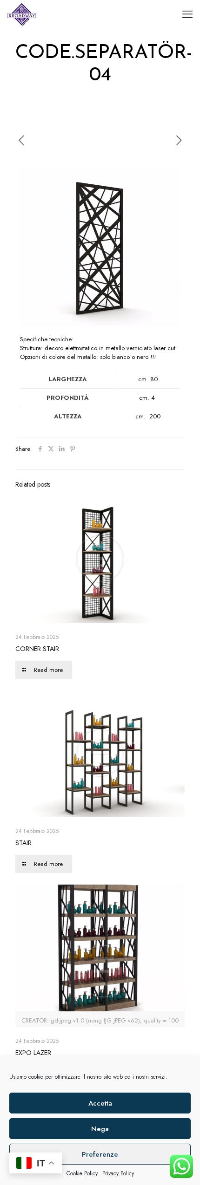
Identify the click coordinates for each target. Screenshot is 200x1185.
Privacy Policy (118, 1173)
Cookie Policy (82, 1173)
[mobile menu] (187, 14)
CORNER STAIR (37, 648)
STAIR (23, 842)
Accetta (100, 1103)
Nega (100, 1129)
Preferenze (100, 1154)
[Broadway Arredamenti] (21, 14)
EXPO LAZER (33, 1052)
